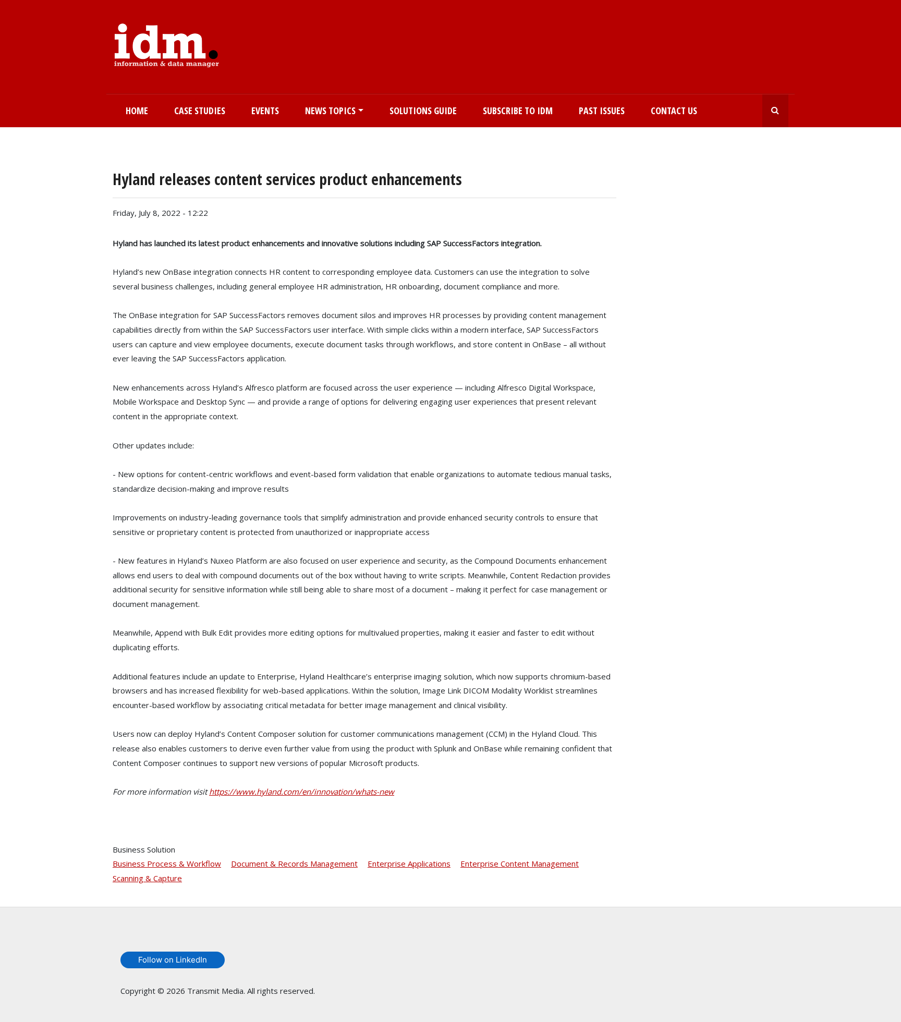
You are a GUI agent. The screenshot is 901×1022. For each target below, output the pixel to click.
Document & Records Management (294, 863)
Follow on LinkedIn (172, 960)
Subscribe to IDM (518, 110)
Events (265, 110)
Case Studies (199, 110)
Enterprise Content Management (519, 863)
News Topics (330, 110)
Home (137, 110)
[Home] (167, 43)
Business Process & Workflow (167, 863)
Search (775, 110)
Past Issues (602, 110)
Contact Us (674, 110)
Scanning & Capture (147, 878)
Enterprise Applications (409, 863)
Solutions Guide (423, 110)
